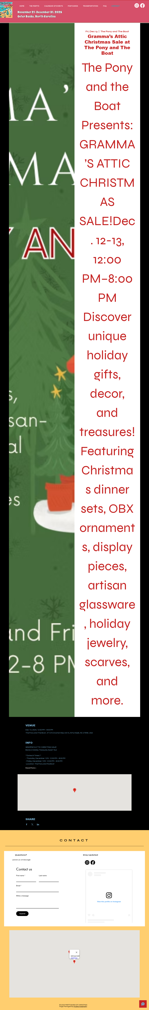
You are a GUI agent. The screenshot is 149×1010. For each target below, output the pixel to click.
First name (20, 875)
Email (18, 886)
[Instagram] (136, 5)
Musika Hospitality (80, 1006)
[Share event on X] (32, 824)
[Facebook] (142, 5)
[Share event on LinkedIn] (38, 824)
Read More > (30, 768)
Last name (43, 875)
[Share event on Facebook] (26, 824)
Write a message (22, 896)
